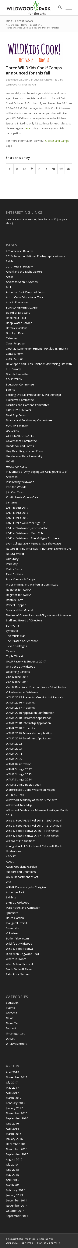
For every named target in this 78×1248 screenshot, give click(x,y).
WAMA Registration (18, 764)
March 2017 (13, 1098)
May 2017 (12, 1087)
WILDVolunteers (16, 1043)
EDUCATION (14, 379)
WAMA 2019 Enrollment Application (28, 738)
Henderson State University (24, 456)
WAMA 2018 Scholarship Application (29, 733)
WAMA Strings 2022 (19, 769)
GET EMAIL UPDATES (20, 436)
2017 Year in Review (19, 266)
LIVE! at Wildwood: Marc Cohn (25, 533)
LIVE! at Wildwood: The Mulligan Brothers (32, 538)
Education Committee (20, 384)
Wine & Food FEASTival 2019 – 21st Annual (34, 825)
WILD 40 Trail (15, 795)
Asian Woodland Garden (21, 866)
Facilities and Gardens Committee (28, 405)
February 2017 (15, 1103)
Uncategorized (15, 1033)
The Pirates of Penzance (22, 641)
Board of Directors (18, 312)
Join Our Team (15, 492)
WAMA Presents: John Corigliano (27, 887)
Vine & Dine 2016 (17, 677)
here (27, 128)
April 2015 (12, 1180)
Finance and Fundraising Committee (29, 420)
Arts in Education (17, 302)
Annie (9, 277)
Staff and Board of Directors (24, 620)
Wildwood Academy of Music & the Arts (31, 800)
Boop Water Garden (19, 323)
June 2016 (12, 1123)
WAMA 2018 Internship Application (28, 723)
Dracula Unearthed (18, 374)
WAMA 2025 (14, 759)
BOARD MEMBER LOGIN (22, 307)
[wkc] (34, 52)
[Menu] (67, 7)
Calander (11, 338)
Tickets (10, 651)
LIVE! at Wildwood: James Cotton (27, 528)
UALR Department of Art (22, 877)
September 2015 (17, 1154)
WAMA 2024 (14, 754)
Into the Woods (16, 487)
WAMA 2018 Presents (20, 728)
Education (39, 79)
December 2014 (16, 1200)
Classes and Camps (57, 140)
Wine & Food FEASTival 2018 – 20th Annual (34, 820)
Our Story (12, 559)
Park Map (12, 564)
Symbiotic (12, 630)
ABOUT (11, 856)
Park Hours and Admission (23, 907)
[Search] (58, 7)
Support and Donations (21, 872)
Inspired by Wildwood (20, 482)
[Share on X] (17, 169)
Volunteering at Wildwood (22, 692)
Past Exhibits (14, 574)
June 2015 (12, 1169)
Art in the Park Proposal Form (25, 292)
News (9, 1018)
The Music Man (15, 636)
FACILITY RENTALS (18, 410)
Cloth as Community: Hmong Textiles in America (37, 348)
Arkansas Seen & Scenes (22, 282)
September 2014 (17, 1216)
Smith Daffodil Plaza (19, 969)
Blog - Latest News (19, 21)
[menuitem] (58, 7)
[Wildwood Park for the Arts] (32, 7)
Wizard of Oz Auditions (21, 841)
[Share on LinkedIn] (39, 169)
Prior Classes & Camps (21, 579)
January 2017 (14, 1108)
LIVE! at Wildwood (17, 902)
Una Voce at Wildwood (20, 666)
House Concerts (16, 466)
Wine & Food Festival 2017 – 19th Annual (32, 836)
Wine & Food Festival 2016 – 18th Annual (32, 831)
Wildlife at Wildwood (19, 943)
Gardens (11, 1013)
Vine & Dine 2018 (17, 682)
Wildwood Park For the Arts (21, 84)
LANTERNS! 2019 (17, 518)
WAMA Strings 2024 (19, 779)
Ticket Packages (16, 646)
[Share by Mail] (68, 169)
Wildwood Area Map (19, 805)
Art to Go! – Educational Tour (24, 297)
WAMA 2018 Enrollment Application (28, 718)
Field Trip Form (16, 415)
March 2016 (13, 1134)
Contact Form (14, 353)
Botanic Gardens (16, 328)
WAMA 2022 (14, 743)
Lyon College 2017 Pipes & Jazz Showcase (33, 543)
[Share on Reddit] (61, 169)
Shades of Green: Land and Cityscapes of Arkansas (39, 615)
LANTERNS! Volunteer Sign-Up (25, 523)
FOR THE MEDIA (17, 425)
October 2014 (15, 1210)
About (10, 861)
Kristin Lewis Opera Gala (22, 497)
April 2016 (12, 1128)
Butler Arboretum (17, 938)
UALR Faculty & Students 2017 (26, 661)
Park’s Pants (14, 569)
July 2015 (12, 1164)
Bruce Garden (15, 918)
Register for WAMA (18, 589)
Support (11, 1028)
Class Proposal (15, 343)
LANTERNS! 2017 (17, 507)
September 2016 (17, 1118)
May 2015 (12, 1175)
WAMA (10, 1038)
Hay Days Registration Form (24, 451)
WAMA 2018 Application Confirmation (30, 713)
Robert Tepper (16, 605)
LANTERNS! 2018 (17, 512)
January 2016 (14, 1139)
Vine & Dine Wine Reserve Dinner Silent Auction (36, 687)
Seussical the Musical (19, 610)
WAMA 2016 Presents (20, 702)
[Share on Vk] (53, 169)
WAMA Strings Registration (23, 784)
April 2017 (12, 1092)
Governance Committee (21, 441)
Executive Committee (20, 400)
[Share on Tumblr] (46, 169)
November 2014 (16, 1205)
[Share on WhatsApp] (24, 169)
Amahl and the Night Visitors (24, 271)
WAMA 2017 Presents (20, 707)
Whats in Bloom (16, 959)
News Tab (51, 79)
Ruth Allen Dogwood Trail (22, 954)
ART (8, 287)
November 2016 (16, 1113)
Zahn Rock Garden (18, 974)
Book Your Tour (16, 318)
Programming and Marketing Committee (32, 584)
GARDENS (12, 430)
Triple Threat (14, 656)
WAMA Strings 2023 (19, 774)
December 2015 (16, 1144)
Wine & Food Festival (19, 948)
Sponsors (12, 913)
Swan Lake (13, 928)
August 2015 (14, 1159)
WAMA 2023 (14, 748)
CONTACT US (14, 359)
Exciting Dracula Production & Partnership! (33, 394)
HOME (10, 461)
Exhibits (11, 897)
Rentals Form (14, 600)
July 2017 (12, 1082)
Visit (8, 882)
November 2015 (16, 1149)
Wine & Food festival (19, 964)
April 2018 (12, 1072)
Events (10, 389)
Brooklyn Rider (15, 333)
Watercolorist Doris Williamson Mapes (30, 789)
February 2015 (15, 1190)
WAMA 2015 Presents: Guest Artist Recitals (34, 697)
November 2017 (16, 1077)
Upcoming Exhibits (18, 671)
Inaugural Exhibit (16, 923)
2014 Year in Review (19, 251)
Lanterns (11, 502)
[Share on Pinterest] (31, 169)
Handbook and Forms (20, 446)
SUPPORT (12, 625)
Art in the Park (15, 892)
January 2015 (14, 1195)
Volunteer (12, 933)
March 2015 (13, 1185)
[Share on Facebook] (9, 169)
